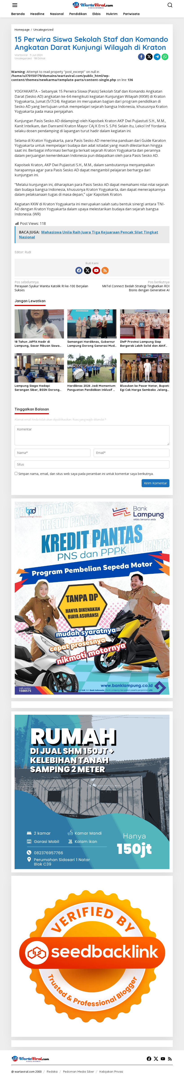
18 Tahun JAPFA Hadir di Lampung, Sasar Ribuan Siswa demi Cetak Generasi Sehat (37, 344)
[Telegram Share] (157, 56)
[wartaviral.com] (93, 5)
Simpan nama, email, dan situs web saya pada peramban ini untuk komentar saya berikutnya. (85, 474)
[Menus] (14, 5)
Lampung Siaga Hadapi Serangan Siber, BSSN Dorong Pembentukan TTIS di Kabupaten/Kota (37, 388)
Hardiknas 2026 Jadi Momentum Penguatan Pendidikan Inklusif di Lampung (91, 388)
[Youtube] (96, 270)
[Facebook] (79, 270)
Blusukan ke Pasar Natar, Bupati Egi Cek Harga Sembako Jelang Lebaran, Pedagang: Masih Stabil (144, 388)
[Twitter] (87, 270)
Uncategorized (23, 58)
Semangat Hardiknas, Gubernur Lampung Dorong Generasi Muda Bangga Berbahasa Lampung (92, 344)
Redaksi (52, 1071)
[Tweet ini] (149, 56)
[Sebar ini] (141, 56)
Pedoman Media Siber (78, 1071)
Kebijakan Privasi (111, 1071)
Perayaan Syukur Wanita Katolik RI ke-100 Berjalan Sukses (51, 286)
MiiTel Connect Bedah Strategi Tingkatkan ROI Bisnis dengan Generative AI (135, 286)
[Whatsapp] (165, 56)
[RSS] (105, 270)
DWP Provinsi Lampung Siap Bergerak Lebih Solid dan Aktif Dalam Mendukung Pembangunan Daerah (142, 344)
